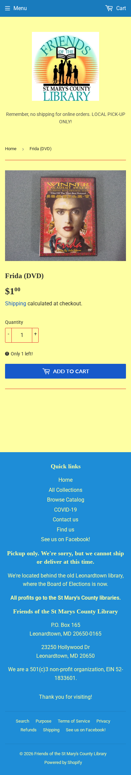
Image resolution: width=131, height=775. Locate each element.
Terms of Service (74, 721)
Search (22, 721)
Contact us (65, 519)
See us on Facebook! (65, 539)
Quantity (14, 322)
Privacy (103, 721)
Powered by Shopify (63, 762)
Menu (20, 8)
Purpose (43, 721)
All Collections (65, 490)
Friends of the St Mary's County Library (70, 753)
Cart (120, 8)
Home (10, 148)
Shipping (15, 303)
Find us (65, 529)
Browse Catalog (65, 500)
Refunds (28, 729)
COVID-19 (65, 510)
